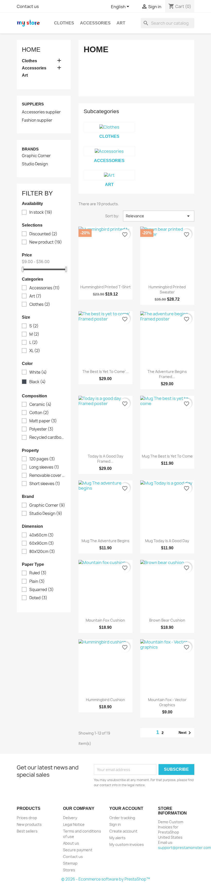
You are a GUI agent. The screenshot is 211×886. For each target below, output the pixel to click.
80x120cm (42, 551)
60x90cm (41, 543)
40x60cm (41, 535)
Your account (126, 808)
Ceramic (40, 404)
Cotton (39, 412)
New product (45, 242)
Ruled (38, 573)
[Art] (109, 175)
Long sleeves (44, 467)
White (38, 372)
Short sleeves (44, 483)
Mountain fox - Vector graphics (167, 702)
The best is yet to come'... (105, 371)
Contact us (28, 6)
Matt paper (43, 421)
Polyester (41, 429)
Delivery (70, 817)
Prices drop (27, 817)
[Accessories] (109, 151)
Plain (37, 581)
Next (186, 733)
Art (121, 23)
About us (71, 843)
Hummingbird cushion (105, 699)
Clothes (64, 23)
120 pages (42, 459)
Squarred (41, 589)
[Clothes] (109, 127)
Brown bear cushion (167, 620)
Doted (38, 598)
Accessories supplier (41, 112)
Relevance (158, 216)
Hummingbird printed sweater (167, 289)
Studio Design (35, 164)
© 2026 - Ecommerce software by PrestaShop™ (105, 879)
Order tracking (122, 817)
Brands (30, 149)
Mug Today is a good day (167, 540)
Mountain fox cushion (105, 620)
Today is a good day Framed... (105, 459)
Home (31, 49)
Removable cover (47, 475)
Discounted (43, 234)
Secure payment (77, 849)
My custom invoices (126, 844)
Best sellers (27, 831)
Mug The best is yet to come (167, 456)
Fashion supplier (37, 120)
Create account (123, 831)
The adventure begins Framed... (167, 374)
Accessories (95, 23)
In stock (40, 212)
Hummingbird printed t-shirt (105, 286)
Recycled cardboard (47, 437)
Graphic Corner (36, 155)
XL (34, 350)
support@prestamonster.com (184, 847)
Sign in (115, 824)
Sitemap (70, 863)
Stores (69, 869)
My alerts (117, 837)
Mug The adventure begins (105, 540)
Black (37, 381)
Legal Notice (74, 824)
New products (29, 824)
